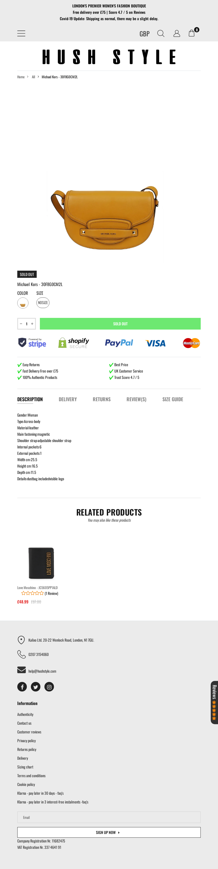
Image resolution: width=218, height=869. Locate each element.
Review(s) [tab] (136, 399)
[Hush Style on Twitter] (35, 686)
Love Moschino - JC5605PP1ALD (37, 587)
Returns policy (26, 749)
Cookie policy (26, 784)
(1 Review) (51, 593)
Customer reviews (29, 731)
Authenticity (25, 714)
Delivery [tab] (68, 399)
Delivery (22, 758)
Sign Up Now (106, 832)
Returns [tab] (102, 399)
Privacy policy (26, 740)
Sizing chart (25, 766)
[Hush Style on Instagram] (49, 686)
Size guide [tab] (172, 399)
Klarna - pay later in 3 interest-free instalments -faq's (52, 802)
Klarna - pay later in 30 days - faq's (40, 793)
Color (22, 293)
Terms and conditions (31, 775)
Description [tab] (30, 399)
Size (39, 293)
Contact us (24, 723)
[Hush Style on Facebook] (22, 686)
